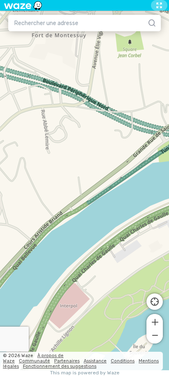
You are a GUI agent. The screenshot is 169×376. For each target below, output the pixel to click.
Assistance (95, 361)
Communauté (34, 361)
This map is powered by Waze (84, 373)
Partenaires (67, 361)
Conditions (123, 361)
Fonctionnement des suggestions (59, 366)
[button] (154, 321)
